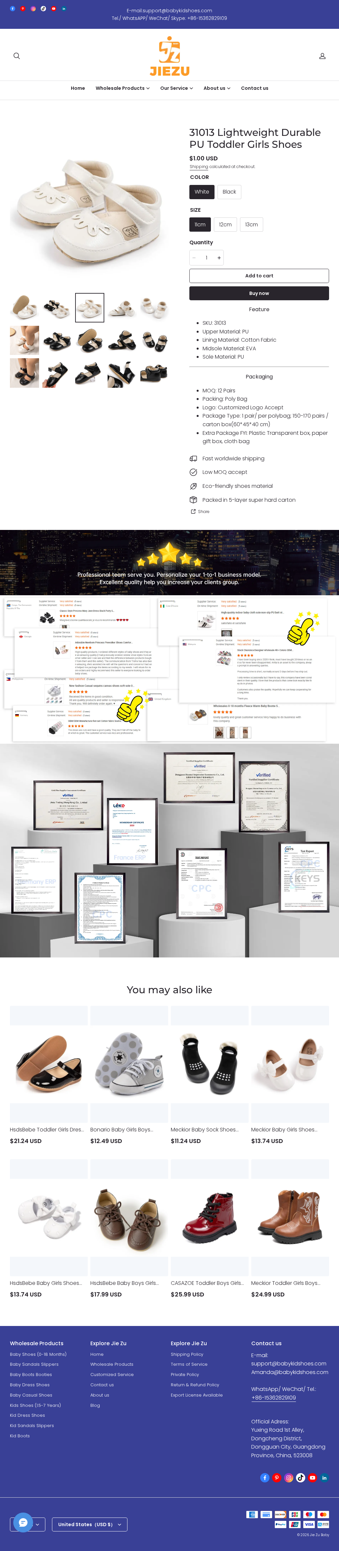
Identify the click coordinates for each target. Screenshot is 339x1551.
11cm (200, 224)
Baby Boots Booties (31, 1374)
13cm (251, 224)
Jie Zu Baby (319, 1534)
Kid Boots (20, 1436)
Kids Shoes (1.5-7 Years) (35, 1405)
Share (204, 511)
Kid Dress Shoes (27, 1415)
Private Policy (185, 1374)
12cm (225, 224)
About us (99, 1395)
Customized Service (112, 1374)
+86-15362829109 (274, 1398)
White (202, 192)
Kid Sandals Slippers (32, 1425)
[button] (16, 56)
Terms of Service (189, 1364)
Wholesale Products (111, 1364)
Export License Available (197, 1395)
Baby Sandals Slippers (34, 1364)
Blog (95, 1405)
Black (229, 192)
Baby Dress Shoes (30, 1385)
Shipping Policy (187, 1354)
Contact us (254, 88)
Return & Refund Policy (195, 1385)
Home (78, 88)
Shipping (199, 166)
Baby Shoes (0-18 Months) (38, 1354)
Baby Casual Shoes (31, 1395)
